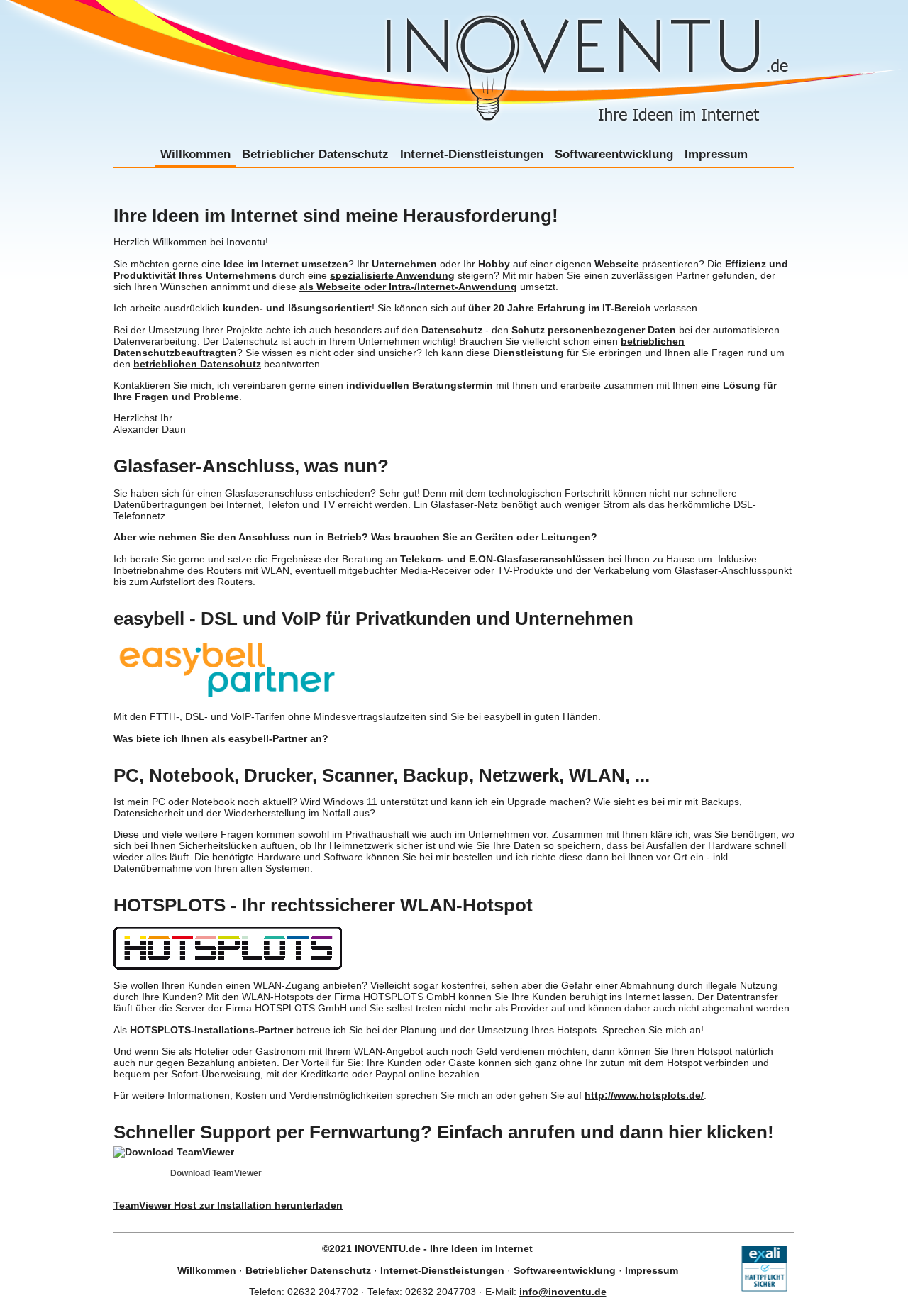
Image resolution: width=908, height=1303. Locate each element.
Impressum (716, 154)
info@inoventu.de (563, 1291)
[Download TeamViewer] (174, 1152)
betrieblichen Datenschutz (197, 364)
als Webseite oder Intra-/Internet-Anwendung (408, 286)
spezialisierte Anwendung (392, 275)
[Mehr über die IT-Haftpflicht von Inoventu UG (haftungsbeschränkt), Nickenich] (764, 1288)
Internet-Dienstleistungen (471, 154)
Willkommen (195, 154)
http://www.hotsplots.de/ (644, 1095)
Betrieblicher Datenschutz (315, 154)
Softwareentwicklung (614, 154)
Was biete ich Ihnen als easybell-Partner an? (221, 738)
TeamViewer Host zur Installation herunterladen (228, 1205)
